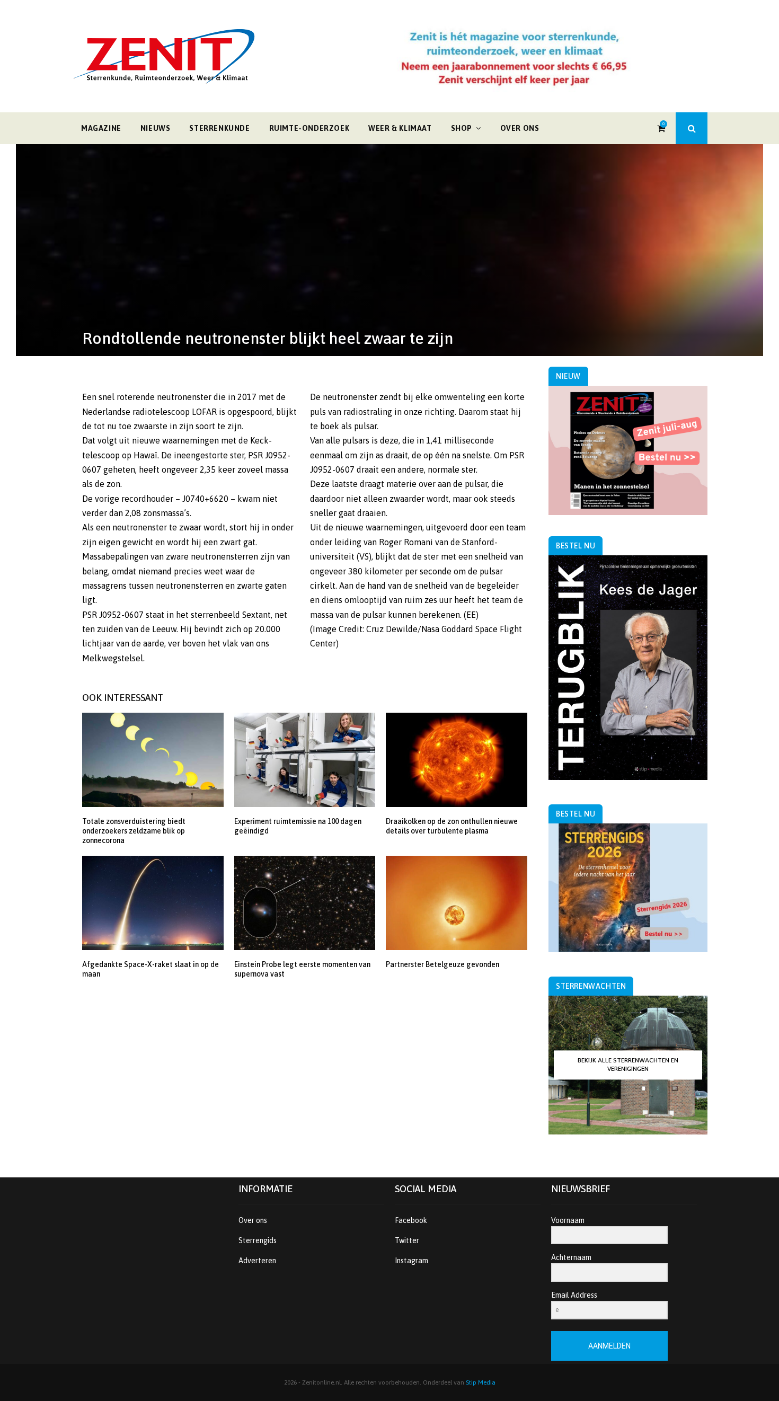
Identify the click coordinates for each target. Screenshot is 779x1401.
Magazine (101, 128)
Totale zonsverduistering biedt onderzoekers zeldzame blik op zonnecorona (133, 831)
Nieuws (155, 128)
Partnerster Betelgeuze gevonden (442, 964)
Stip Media (480, 1382)
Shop (461, 128)
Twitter (407, 1240)
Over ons (519, 128)
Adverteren (257, 1260)
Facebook (411, 1220)
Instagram (411, 1260)
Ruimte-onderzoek (309, 128)
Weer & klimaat (399, 128)
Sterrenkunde (219, 128)
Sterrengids (257, 1240)
